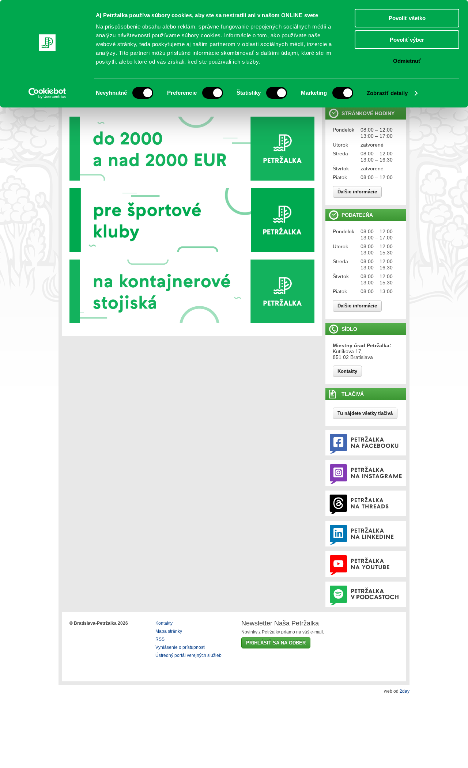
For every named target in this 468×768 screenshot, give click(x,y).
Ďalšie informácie (357, 191)
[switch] (212, 93)
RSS (160, 639)
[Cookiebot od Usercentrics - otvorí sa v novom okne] (47, 93)
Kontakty (347, 371)
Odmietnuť (407, 61)
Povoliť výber (407, 40)
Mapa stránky (168, 631)
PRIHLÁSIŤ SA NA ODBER (276, 643)
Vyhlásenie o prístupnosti (180, 647)
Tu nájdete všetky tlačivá (365, 413)
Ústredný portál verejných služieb (188, 655)
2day (405, 691)
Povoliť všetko (407, 18)
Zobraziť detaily (387, 93)
